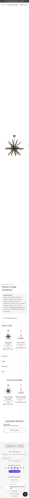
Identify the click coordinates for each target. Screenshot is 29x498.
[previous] (1, 146)
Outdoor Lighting (14, 493)
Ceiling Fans (14, 496)
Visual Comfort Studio (7, 284)
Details (3, 361)
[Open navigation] (2, 4)
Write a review (14, 430)
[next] (28, 146)
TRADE (21, 4)
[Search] (4, 5)
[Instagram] (8, 468)
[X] (5, 468)
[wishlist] (25, 5)
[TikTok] (23, 468)
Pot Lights (14, 491)
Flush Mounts (14, 480)
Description (5, 356)
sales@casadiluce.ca (18, 307)
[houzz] (17, 468)
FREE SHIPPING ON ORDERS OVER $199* (14, 1)
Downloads (4, 366)
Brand (3, 372)
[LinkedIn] (14, 468)
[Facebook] (20, 468)
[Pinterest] (11, 468)
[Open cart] (27, 5)
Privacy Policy (17, 460)
